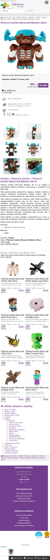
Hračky (7, 419)
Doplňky (8, 417)
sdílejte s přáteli (21, 115)
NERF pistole (13, 431)
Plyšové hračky (14, 435)
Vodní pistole (13, 440)
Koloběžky (12, 428)
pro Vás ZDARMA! (20, 105)
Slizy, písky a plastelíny (17, 439)
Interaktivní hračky (15, 426)
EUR (31, 11)
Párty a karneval (11, 447)
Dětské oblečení (11, 413)
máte (13, 110)
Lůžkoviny (8, 445)
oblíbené (29, 558)
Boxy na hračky (10, 409)
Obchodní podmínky (24, 472)
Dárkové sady (10, 411)
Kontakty (24, 477)
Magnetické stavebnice (17, 430)
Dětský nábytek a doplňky (17, 406)
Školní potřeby (10, 449)
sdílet (38, 558)
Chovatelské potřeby (12, 443)
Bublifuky (12, 421)
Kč (27, 11)
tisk (46, 558)
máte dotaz (17, 558)
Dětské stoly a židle (12, 415)
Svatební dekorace (12, 451)
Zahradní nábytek (11, 453)
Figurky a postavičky (16, 423)
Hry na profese (14, 424)
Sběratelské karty (15, 437)
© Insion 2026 (25, 545)
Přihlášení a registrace (8, 1)
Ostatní (11, 433)
